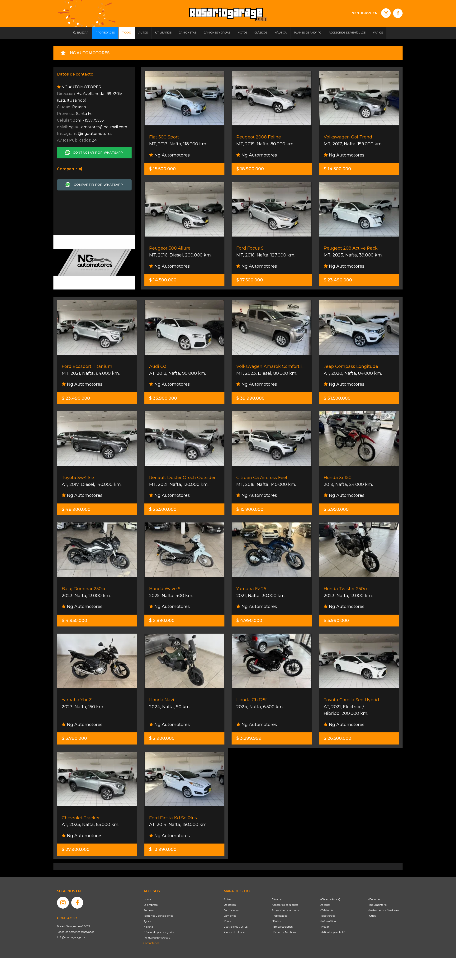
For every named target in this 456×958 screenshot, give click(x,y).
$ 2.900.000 (162, 738)
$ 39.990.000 (250, 398)
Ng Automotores (171, 155)
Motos (227, 921)
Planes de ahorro (234, 932)
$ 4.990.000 (249, 620)
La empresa (150, 904)
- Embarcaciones (282, 926)
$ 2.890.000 (162, 620)
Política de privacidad (156, 937)
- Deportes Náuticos (284, 932)
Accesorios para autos (285, 904)
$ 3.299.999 (248, 738)
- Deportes (374, 899)
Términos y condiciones (158, 915)
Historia (148, 926)
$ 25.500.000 (162, 509)
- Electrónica (327, 915)
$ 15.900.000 (249, 509)
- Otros (372, 915)
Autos (227, 899)
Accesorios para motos (285, 910)
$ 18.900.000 (250, 168)
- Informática (328, 921)
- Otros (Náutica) (330, 899)
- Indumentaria (377, 904)
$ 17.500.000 (249, 280)
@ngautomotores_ (96, 133)
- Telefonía (326, 910)
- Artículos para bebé (332, 932)
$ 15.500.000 (162, 168)
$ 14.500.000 (337, 168)
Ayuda (147, 921)
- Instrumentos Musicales (383, 910)
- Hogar (324, 926)
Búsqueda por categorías (158, 932)
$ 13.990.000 (162, 849)
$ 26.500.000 (337, 738)
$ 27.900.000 (76, 849)
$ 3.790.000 (74, 738)
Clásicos (276, 899)
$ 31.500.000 (337, 398)
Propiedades (279, 915)
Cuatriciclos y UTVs (235, 926)
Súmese (148, 910)
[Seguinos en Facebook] (398, 13)
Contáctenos (151, 943)
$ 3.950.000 (336, 509)
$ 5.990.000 (336, 620)
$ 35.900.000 (163, 398)
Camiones (230, 915)
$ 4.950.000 (74, 620)
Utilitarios (230, 904)
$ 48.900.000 (76, 509)
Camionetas (231, 910)
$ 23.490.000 (338, 280)
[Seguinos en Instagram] (386, 13)
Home (147, 899)
